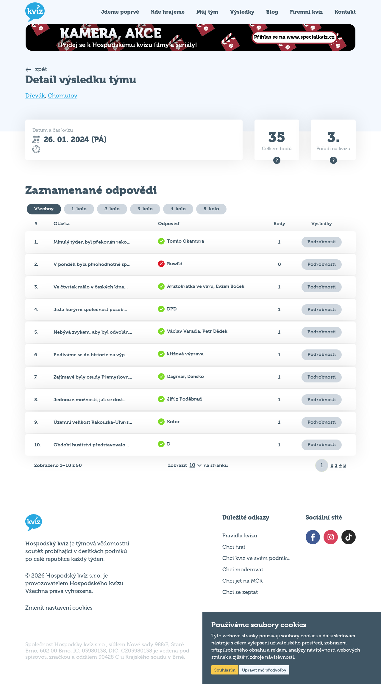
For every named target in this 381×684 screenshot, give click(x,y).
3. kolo (145, 208)
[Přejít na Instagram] (331, 537)
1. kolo (79, 208)
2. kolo (112, 208)
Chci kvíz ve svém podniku (256, 558)
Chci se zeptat (240, 592)
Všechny (44, 208)
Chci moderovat (242, 569)
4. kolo (178, 208)
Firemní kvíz (306, 12)
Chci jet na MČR (242, 581)
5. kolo (211, 208)
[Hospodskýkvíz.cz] (35, 12)
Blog (272, 12)
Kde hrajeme (168, 12)
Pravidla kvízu (239, 536)
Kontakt (345, 12)
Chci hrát (233, 547)
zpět (40, 69)
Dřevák (35, 95)
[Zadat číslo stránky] (322, 465)
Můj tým (207, 12)
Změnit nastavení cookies (59, 608)
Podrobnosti (321, 241)
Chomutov (62, 95)
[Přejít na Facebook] (313, 537)
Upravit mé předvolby (264, 669)
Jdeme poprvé (120, 12)
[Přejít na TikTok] (348, 537)
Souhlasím (224, 669)
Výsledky (242, 12)
